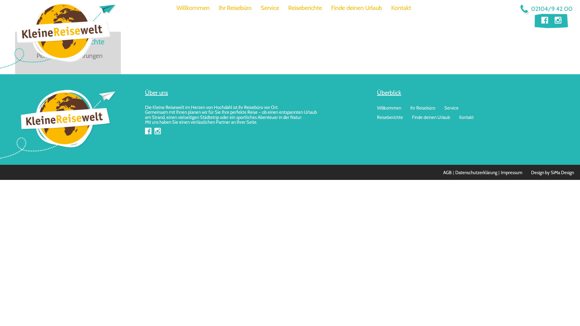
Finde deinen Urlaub (356, 7)
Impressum (511, 172)
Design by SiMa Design (552, 172)
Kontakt (401, 7)
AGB (447, 172)
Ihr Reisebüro (235, 7)
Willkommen (193, 7)
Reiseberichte (305, 7)
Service (270, 7)
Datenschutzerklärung (476, 172)
